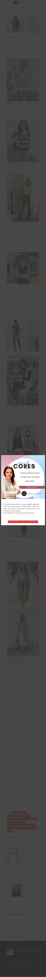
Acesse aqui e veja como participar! (23, 522)
